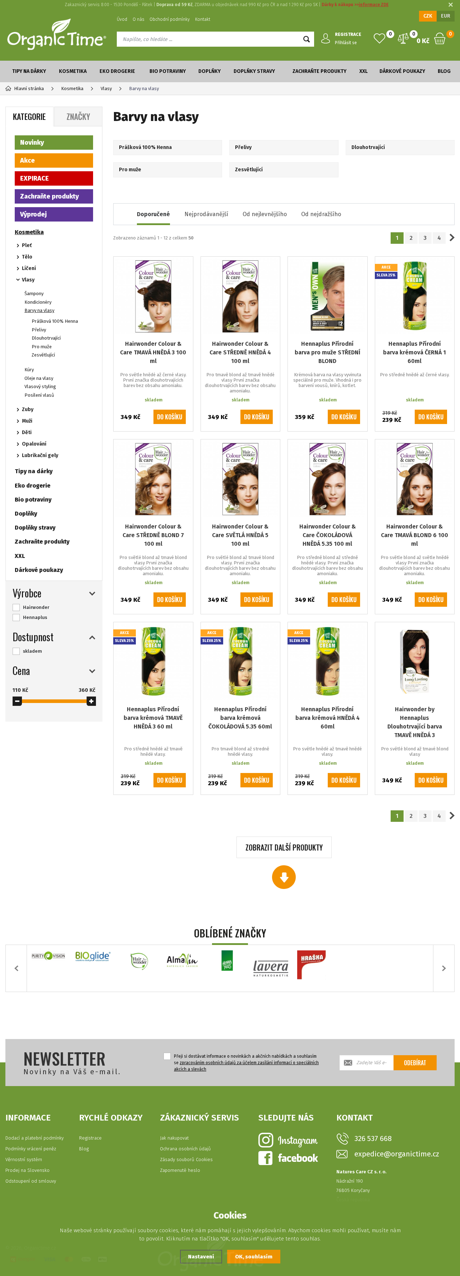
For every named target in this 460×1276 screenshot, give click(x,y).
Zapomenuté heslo (180, 1170)
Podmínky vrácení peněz (30, 1148)
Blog (444, 71)
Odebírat (415, 1062)
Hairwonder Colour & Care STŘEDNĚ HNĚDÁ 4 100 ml (240, 352)
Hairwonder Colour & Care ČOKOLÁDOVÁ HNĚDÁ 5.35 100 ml (327, 535)
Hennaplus (35, 617)
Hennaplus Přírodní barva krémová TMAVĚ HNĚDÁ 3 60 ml (153, 718)
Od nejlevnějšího (265, 214)
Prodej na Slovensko (27, 1170)
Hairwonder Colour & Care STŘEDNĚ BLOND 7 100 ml (153, 535)
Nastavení (201, 1256)
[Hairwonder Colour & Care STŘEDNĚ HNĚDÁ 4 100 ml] (240, 296)
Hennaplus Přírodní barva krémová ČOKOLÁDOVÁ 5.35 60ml (240, 718)
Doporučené (153, 214)
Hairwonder (36, 607)
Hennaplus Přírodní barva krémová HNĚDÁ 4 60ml (327, 718)
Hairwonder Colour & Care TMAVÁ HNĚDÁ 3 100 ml (153, 352)
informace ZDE (373, 4)
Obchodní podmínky (170, 19)
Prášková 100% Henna (55, 321)
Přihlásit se (346, 42)
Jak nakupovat (174, 1138)
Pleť (27, 245)
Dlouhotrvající (46, 338)
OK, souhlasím (253, 1256)
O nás (138, 19)
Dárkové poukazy (402, 71)
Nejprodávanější (206, 214)
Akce (27, 160)
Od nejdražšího (321, 214)
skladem (32, 651)
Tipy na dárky (29, 71)
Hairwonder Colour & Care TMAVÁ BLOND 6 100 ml (414, 535)
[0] (379, 38)
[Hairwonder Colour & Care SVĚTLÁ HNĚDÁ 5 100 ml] (240, 479)
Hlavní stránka (29, 88)
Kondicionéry (37, 302)
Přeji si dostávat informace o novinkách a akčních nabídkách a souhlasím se (246, 1063)
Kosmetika (73, 71)
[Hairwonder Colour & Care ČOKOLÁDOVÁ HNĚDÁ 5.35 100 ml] (327, 479)
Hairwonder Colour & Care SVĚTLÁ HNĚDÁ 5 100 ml (240, 535)
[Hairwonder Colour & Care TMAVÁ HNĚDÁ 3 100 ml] (153, 296)
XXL (363, 71)
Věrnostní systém (23, 1159)
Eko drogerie (117, 71)
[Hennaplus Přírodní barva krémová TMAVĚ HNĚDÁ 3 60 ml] (153, 662)
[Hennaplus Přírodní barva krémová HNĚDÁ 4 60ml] (327, 662)
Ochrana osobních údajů (185, 1148)
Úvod (122, 19)
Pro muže (42, 346)
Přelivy (39, 329)
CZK (427, 16)
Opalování (34, 444)
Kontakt (202, 19)
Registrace (90, 1138)
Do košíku (169, 417)
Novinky (32, 142)
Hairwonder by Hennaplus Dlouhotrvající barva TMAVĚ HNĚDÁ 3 (414, 722)
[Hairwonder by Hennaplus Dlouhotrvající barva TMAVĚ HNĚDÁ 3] (415, 662)
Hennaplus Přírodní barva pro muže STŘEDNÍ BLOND (327, 352)
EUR (445, 16)
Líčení (29, 268)
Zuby (27, 409)
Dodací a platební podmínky (34, 1138)
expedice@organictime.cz (396, 1154)
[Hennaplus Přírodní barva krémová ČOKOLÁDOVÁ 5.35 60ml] (240, 662)
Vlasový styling (40, 386)
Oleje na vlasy (38, 378)
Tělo (27, 257)
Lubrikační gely (40, 455)
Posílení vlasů (39, 395)
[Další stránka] (452, 238)
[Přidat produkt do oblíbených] (183, 267)
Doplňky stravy (254, 71)
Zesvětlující (43, 355)
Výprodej (33, 214)
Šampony (33, 293)
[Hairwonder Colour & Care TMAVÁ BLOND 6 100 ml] (415, 479)
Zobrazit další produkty (284, 847)
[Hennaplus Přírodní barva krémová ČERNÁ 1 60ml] (415, 296)
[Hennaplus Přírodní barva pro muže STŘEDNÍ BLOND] (327, 296)
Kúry (29, 369)
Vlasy (28, 280)
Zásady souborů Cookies (186, 1159)
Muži (27, 421)
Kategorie (29, 116)
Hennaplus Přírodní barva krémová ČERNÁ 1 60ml (414, 352)
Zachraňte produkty (319, 71)
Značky (78, 116)
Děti (27, 432)
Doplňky (209, 71)
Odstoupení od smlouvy (30, 1181)
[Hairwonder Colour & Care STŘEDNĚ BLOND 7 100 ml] (153, 479)
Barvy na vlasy (39, 310)
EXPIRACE (34, 178)
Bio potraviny (168, 71)
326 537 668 (373, 1138)
